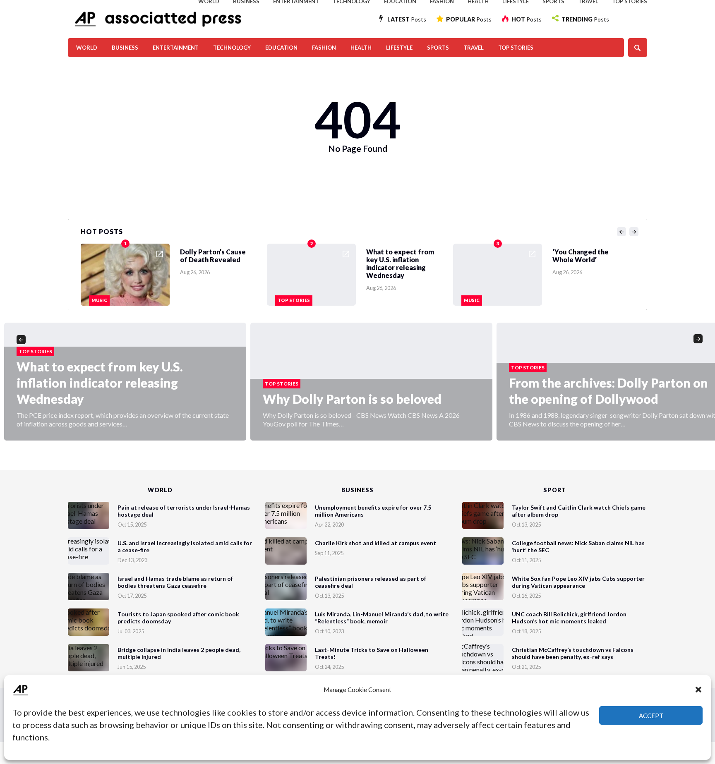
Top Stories (515, 47)
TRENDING (585, 19)
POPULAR (469, 19)
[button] (698, 689)
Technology (232, 47)
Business (125, 47)
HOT (526, 19)
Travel (473, 47)
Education (281, 47)
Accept (651, 715)
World (86, 47)
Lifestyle (399, 47)
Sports (438, 47)
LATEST (406, 19)
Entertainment (176, 47)
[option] (174, 272)
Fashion (324, 47)
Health (361, 47)
